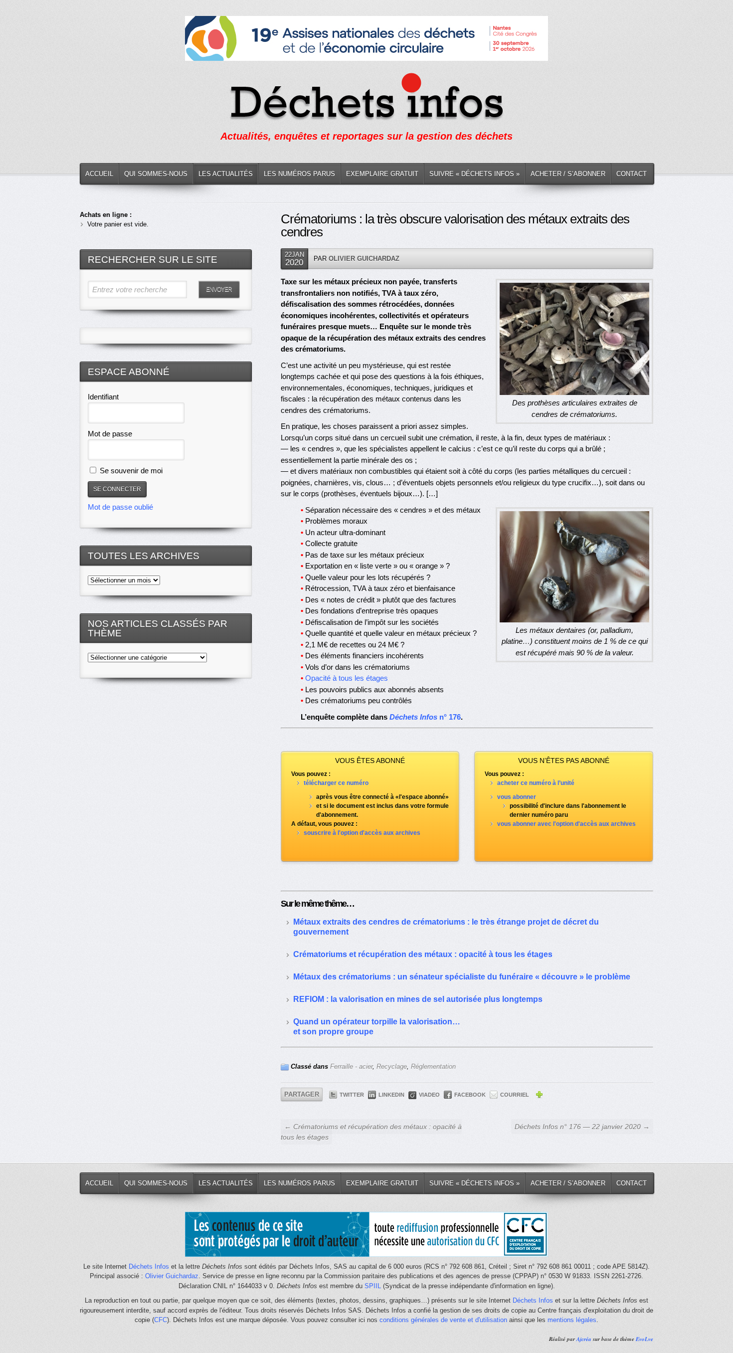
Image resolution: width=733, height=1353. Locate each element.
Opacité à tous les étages (346, 678)
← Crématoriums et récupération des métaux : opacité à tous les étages (371, 1132)
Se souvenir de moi (130, 470)
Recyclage (391, 1066)
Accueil (99, 174)
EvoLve (644, 1339)
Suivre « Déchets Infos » (474, 174)
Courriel (514, 1095)
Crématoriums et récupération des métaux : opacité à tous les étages (422, 954)
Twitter (352, 1095)
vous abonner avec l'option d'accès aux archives (566, 823)
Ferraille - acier (351, 1066)
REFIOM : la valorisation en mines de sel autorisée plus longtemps (418, 999)
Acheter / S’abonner (568, 174)
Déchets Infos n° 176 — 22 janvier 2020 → (582, 1127)
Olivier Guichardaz (364, 258)
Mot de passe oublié (120, 507)
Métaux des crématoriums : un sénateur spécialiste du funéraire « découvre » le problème (461, 976)
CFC (160, 1320)
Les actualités (225, 174)
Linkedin (391, 1095)
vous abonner (516, 796)
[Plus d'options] (539, 1096)
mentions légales (572, 1320)
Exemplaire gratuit (382, 174)
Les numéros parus (299, 174)
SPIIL (373, 1286)
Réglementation (433, 1066)
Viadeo (429, 1095)
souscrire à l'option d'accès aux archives (362, 832)
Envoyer (219, 289)
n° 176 (425, 717)
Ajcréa (583, 1339)
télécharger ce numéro (336, 782)
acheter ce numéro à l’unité (535, 782)
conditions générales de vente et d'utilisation (443, 1320)
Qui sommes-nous (155, 174)
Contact (631, 174)
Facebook (470, 1095)
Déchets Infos (149, 1266)
